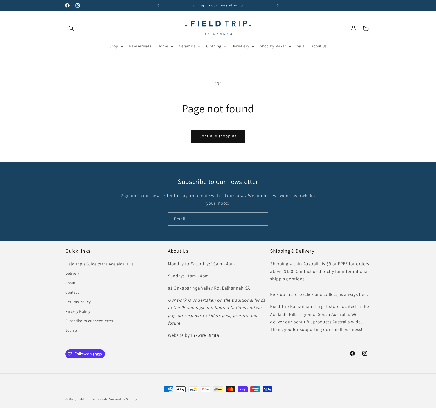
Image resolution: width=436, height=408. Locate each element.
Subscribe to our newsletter (89, 320)
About (70, 282)
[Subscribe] (262, 219)
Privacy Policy (77, 311)
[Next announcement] (277, 5)
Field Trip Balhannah (92, 399)
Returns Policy (78, 301)
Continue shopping (218, 136)
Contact (72, 292)
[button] (71, 28)
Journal (72, 330)
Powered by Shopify (122, 399)
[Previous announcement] (158, 5)
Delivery (72, 273)
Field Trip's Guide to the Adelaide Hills (99, 263)
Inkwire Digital (205, 335)
